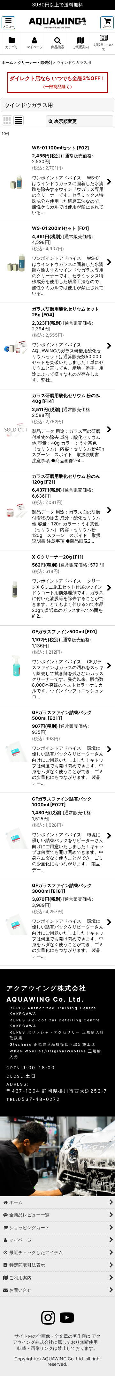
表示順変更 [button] (65, 121)
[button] (8, 22)
